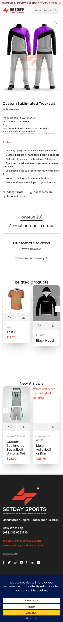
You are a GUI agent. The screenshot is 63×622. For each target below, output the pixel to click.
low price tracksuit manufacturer (19, 131)
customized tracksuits (37, 128)
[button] (55, 22)
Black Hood (45, 340)
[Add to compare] (41, 192)
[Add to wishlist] (13, 192)
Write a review (11, 109)
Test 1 (10, 332)
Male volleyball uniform (43, 449)
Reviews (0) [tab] (31, 217)
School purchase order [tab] (31, 225)
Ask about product (17, 196)
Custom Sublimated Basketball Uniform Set (16, 448)
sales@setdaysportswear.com (23, 545)
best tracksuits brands (14, 128)
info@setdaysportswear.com (22, 541)
